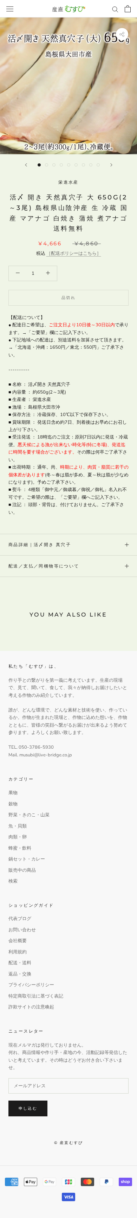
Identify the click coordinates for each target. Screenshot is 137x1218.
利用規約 (17, 952)
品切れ (68, 297)
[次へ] (111, 164)
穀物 (13, 804)
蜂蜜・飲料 (19, 848)
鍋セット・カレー (26, 859)
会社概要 (17, 941)
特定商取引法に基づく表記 (35, 996)
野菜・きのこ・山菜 (29, 815)
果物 (13, 793)
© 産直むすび (68, 1142)
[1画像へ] (39, 164)
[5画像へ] (68, 164)
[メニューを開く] (9, 9)
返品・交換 (19, 974)
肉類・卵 (17, 837)
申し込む (28, 1108)
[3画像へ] (54, 164)
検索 (13, 881)
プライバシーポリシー (31, 985)
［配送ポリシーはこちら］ (73, 253)
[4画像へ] (61, 164)
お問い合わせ (22, 930)
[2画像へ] (46, 164)
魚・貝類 (17, 826)
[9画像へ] (98, 164)
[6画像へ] (76, 164)
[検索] (115, 9)
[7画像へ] (83, 164)
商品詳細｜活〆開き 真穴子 (39, 544)
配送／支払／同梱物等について (43, 566)
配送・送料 (19, 963)
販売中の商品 (22, 870)
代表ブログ (19, 919)
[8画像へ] (90, 164)
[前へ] (26, 164)
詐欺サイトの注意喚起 (31, 1007)
